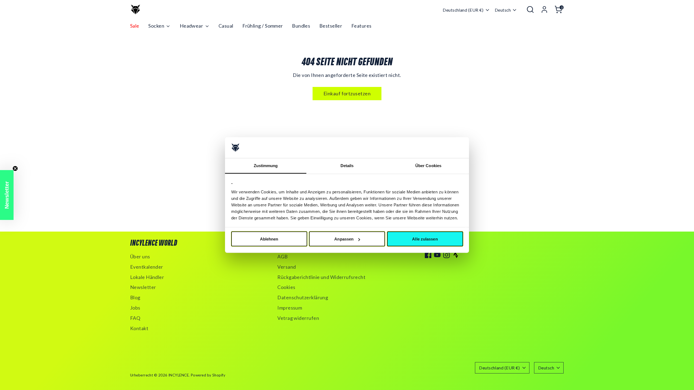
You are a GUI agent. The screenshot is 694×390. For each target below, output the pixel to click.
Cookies (286, 287)
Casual (226, 26)
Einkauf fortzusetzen (347, 93)
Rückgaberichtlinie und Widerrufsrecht (321, 277)
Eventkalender (146, 267)
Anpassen (344, 239)
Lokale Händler (147, 277)
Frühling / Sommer (262, 26)
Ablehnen (269, 239)
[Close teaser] (15, 168)
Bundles (301, 26)
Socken (156, 26)
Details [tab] (347, 165)
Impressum (289, 308)
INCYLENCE (178, 375)
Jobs (135, 308)
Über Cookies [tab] (428, 165)
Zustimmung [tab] (266, 165)
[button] (7, 195)
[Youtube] (437, 255)
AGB (282, 256)
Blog (135, 297)
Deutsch (503, 9)
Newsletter (143, 287)
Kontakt (139, 328)
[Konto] (544, 9)
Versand (286, 267)
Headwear (192, 26)
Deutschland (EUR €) (463, 9)
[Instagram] (446, 255)
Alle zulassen (425, 239)
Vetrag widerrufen (298, 318)
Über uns (140, 256)
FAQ (135, 318)
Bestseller (330, 26)
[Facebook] (428, 255)
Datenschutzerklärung (302, 297)
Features (361, 26)
